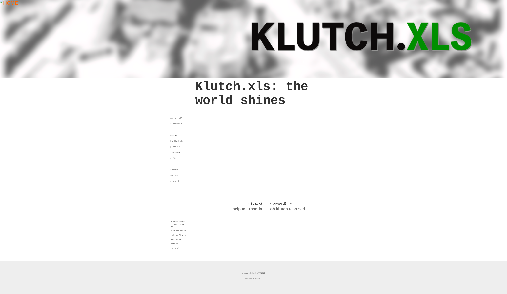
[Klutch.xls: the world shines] (253, 76)
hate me (174, 244)
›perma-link (175, 147)
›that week (174, 181)
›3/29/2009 (175, 152)
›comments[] (176, 118)
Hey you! (175, 248)
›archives (174, 170)
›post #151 (175, 135)
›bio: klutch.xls (176, 141)
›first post (174, 175)
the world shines (178, 231)
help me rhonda (247, 209)
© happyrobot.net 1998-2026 (253, 273)
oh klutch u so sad (287, 209)
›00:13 (173, 158)
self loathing (176, 239)
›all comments (176, 124)
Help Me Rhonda (178, 235)
